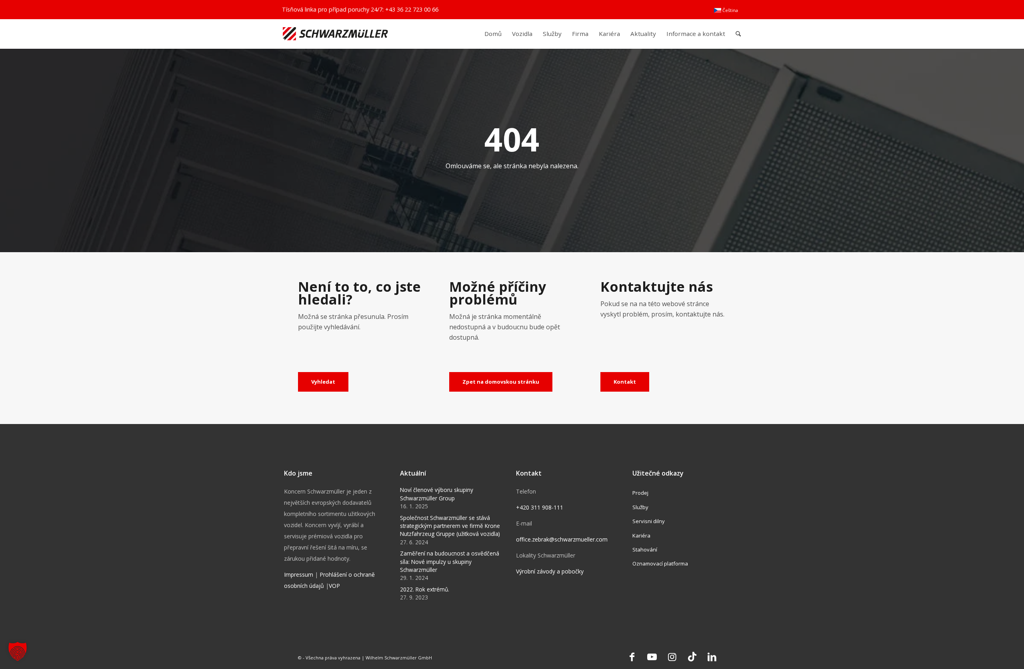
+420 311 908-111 (539, 507)
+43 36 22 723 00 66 (411, 9)
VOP (334, 585)
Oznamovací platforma (660, 563)
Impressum (298, 574)
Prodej (640, 492)
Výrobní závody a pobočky (550, 571)
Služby (640, 507)
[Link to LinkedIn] (712, 657)
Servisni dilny (648, 521)
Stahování (644, 549)
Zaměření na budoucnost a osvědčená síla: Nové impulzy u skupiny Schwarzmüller (449, 561)
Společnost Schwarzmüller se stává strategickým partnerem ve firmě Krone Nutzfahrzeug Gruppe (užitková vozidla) (450, 526)
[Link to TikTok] (692, 657)
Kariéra (641, 535)
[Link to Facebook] (632, 657)
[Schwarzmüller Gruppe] (335, 33)
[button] (17, 651)
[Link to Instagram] (672, 657)
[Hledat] (738, 34)
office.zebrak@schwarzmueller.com (562, 539)
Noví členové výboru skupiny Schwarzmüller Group (436, 494)
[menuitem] (726, 10)
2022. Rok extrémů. (424, 589)
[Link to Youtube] (652, 657)
